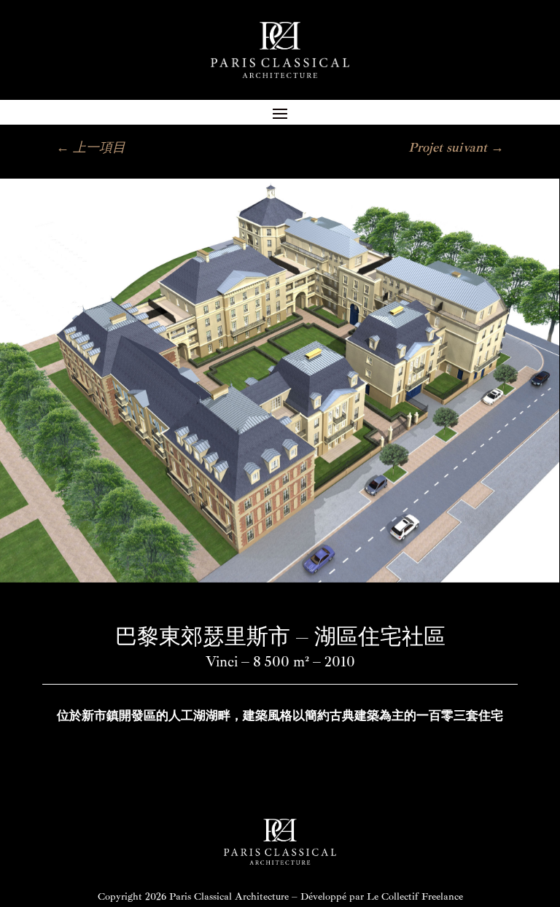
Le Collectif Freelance (415, 896)
